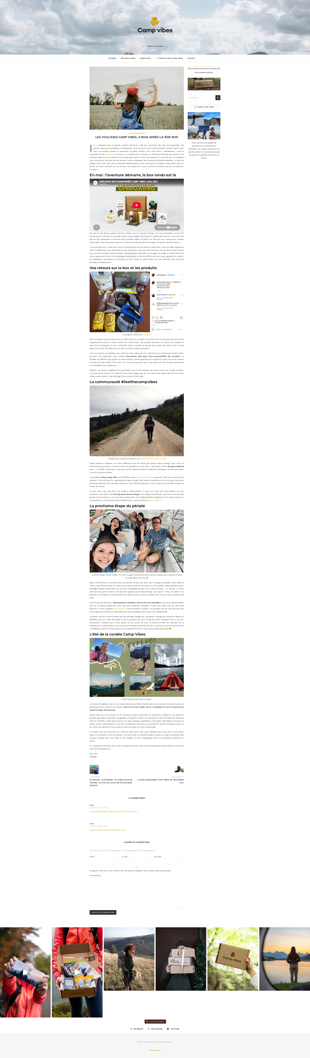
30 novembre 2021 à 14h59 (99, 826)
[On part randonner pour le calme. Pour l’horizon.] (129, 959)
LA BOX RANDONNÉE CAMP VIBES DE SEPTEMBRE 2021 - (114, 811)
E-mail (125, 856)
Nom (92, 856)
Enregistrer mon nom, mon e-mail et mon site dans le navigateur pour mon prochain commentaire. (130, 870)
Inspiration (145, 58)
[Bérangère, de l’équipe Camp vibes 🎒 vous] (77, 972)
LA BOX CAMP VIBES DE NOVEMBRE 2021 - (108, 830)
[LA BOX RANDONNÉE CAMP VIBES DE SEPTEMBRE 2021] (179, 769)
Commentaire (95, 875)
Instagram (147, 334)
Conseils (112, 58)
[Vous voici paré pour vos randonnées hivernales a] (25, 972)
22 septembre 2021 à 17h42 (99, 808)
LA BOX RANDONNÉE (136, 133)
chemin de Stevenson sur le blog (153, 458)
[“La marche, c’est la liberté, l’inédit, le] (284, 959)
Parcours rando (128, 58)
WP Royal (169, 1042)
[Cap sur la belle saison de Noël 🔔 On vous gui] (181, 959)
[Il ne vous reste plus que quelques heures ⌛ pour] (232, 959)
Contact (191, 58)
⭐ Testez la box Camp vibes (169, 58)
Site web (157, 856)
